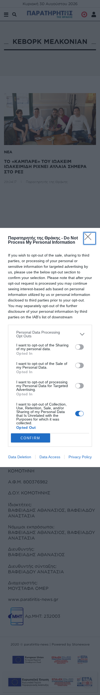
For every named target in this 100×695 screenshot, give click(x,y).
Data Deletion (19, 457)
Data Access (49, 457)
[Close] (90, 238)
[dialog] (50, 347)
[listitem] (50, 334)
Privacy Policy (80, 457)
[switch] (79, 347)
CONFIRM (30, 438)
